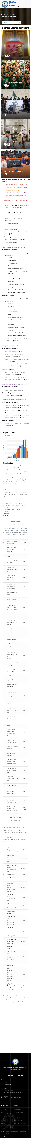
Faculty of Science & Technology (20, 1126)
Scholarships (3, 1120)
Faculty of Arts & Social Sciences (20, 1115)
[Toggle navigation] (25, 4)
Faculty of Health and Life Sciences (20, 1123)
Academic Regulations (18, 1112)
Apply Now (3, 1123)
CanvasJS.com (25, 461)
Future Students (4, 1109)
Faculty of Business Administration (21, 1117)
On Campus (3, 1112)
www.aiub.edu (6, 515)
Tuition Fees (3, 1117)
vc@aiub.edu (6, 513)
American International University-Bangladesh (14, 1131)
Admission (3, 1115)
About (4, 14)
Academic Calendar (17, 1109)
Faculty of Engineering (18, 1120)
